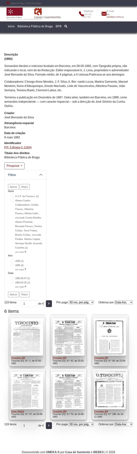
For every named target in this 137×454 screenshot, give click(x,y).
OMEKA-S (53, 452)
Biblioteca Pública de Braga (35, 26)
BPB (59, 26)
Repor (24, 186)
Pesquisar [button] (13, 165)
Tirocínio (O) (18, 358)
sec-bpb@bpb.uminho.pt (114, 15)
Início (11, 26)
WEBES (98, 452)
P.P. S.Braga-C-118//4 (18, 147)
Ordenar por (106, 302)
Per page (62, 302)
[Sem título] (17, 411)
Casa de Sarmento (77, 452)
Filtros (12, 174)
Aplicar (13, 186)
